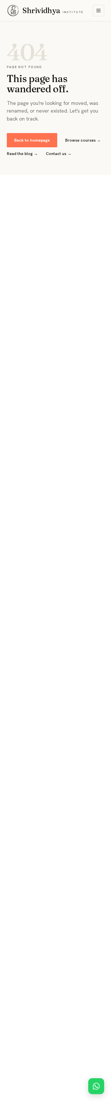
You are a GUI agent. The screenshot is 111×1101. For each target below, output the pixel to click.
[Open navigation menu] (98, 10)
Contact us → (58, 153)
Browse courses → (83, 140)
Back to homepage (32, 140)
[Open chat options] (96, 1086)
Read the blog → (22, 153)
